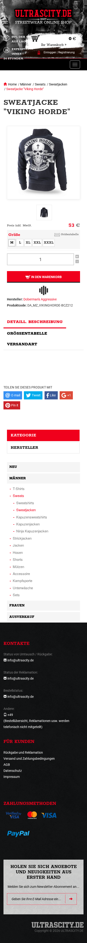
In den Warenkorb (46, 277)
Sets (16, 594)
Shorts (18, 559)
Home (12, 84)
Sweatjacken (58, 84)
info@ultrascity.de (20, 660)
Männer (25, 84)
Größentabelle (70, 234)
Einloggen (50, 52)
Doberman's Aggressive (40, 299)
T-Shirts (19, 488)
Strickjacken (22, 538)
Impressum (11, 777)
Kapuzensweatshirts (31, 516)
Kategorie (23, 435)
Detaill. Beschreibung (35, 321)
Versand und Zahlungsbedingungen (29, 758)
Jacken (18, 545)
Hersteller (24, 447)
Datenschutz (12, 771)
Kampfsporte (22, 580)
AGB (6, 764)
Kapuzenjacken (28, 523)
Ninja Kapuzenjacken (32, 530)
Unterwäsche (23, 587)
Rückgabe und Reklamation (23, 752)
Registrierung (66, 52)
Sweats (40, 84)
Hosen (18, 552)
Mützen (18, 566)
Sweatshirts (25, 502)
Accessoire (21, 573)
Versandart (22, 344)
